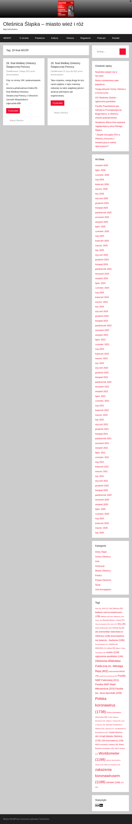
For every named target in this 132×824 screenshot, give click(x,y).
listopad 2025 (101, 208)
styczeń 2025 (101, 255)
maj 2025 (99, 236)
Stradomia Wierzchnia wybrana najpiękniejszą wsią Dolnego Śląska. (110, 126)
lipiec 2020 (100, 509)
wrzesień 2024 (102, 274)
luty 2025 (99, 250)
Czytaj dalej (13, 111)
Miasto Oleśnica (16, 120)
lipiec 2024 (100, 283)
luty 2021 (99, 476)
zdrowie (113, 782)
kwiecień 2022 (102, 410)
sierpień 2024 (101, 278)
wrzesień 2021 (102, 443)
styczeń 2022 (101, 424)
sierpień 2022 (101, 391)
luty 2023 (99, 363)
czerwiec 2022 (102, 401)
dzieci (113, 624)
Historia (70, 38)
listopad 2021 (101, 434)
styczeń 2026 (101, 198)
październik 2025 (103, 212)
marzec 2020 (101, 528)
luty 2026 (99, 194)
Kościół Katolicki (101, 644)
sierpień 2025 (101, 222)
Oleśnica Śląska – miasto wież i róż (43, 24)
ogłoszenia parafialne (109, 656)
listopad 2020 (101, 490)
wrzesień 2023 (102, 330)
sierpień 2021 (101, 448)
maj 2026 (99, 179)
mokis (112, 652)
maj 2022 (99, 405)
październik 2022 (103, 382)
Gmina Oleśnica (103, 556)
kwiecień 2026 (102, 184)
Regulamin (85, 38)
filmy (122, 624)
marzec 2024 (101, 302)
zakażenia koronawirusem (107, 776)
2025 (105, 608)
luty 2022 (99, 419)
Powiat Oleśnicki (103, 580)
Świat (97, 585)
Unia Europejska (103, 589)
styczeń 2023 (101, 368)
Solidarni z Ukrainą (113, 721)
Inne (97, 561)
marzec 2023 (101, 358)
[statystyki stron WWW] (99, 806)
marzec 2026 (101, 189)
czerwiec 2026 (102, 175)
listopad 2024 (101, 264)
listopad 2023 (101, 321)
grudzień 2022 (102, 372)
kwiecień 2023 (102, 354)
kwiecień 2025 (102, 241)
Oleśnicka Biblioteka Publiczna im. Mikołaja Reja (109, 666)
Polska (98, 575)
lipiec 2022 (100, 396)
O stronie (24, 38)
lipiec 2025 (100, 226)
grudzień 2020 (102, 485)
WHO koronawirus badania (106, 745)
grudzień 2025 (102, 203)
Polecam (101, 38)
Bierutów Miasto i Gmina (113, 620)
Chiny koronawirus (102, 624)
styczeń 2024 (101, 311)
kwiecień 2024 (102, 297)
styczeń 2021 (101, 481)
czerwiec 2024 (102, 288)
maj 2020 (99, 518)
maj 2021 (99, 462)
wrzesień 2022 (102, 386)
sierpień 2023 (101, 335)
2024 (98, 608)
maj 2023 (99, 349)
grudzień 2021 (102, 429)
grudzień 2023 (102, 316)
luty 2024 (99, 306)
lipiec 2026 (100, 170)
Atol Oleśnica (116, 608)
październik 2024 (103, 269)
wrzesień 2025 (102, 217)
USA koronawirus (112, 740)
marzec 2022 (101, 415)
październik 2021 (103, 438)
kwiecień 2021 (102, 466)
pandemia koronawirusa (108, 676)
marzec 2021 (101, 471)
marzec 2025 (101, 245)
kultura (111, 648)
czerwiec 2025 (102, 231)
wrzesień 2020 (102, 499)
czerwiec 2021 (102, 457)
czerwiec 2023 (102, 344)
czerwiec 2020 (102, 514)
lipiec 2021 (100, 452)
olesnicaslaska (12, 74)
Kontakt (115, 38)
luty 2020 (99, 532)
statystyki (109, 728)
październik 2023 (103, 325)
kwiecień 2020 (102, 523)
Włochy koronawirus (112, 764)
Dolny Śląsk (101, 552)
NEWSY (7, 38)
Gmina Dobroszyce (103, 628)
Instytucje (100, 566)
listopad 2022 (101, 377)
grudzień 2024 (102, 259)
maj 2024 (99, 292)
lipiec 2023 (100, 339)
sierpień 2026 (101, 165)
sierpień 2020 (101, 504)
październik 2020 (103, 495)
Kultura (54, 38)
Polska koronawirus (105, 705)
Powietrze (40, 38)
